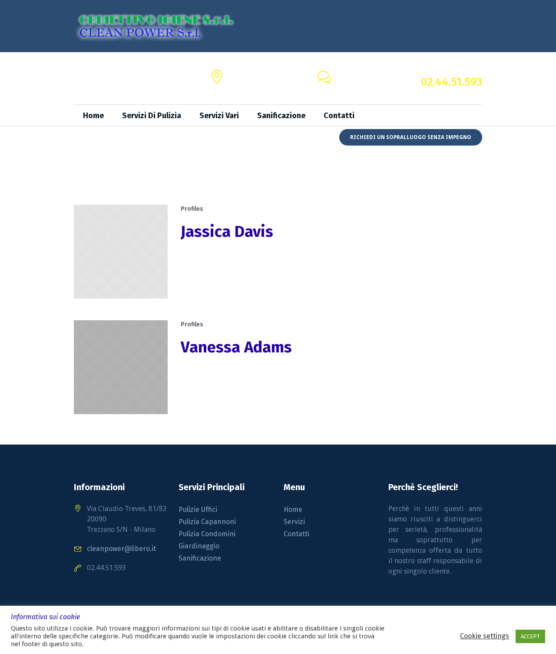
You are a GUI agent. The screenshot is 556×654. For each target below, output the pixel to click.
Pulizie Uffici (198, 509)
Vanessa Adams (236, 347)
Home (293, 509)
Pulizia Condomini (207, 534)
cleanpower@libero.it (369, 83)
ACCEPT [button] (530, 636)
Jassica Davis (227, 231)
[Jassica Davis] (121, 252)
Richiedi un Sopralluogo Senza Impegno (410, 137)
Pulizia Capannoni (207, 522)
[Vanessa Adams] (121, 367)
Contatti (296, 534)
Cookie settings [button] (484, 636)
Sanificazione (200, 558)
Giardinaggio (199, 546)
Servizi (294, 522)
